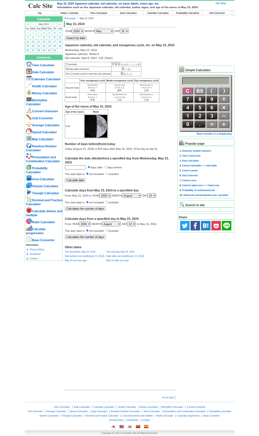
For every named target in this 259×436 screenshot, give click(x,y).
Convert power (190, 170)
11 (60, 37)
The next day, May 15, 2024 (120, 251)
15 (44, 41)
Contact (34, 258)
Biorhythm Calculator (172, 407)
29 (33, 33)
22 (44, 46)
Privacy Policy (37, 249)
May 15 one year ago (76, 260)
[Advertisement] (44, 282)
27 (33, 50)
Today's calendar (69, 13)
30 (38, 33)
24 (54, 46)
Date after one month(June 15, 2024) (125, 256)
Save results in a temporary (214, 133)
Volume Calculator (45, 186)
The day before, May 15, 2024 (80, 251)
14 (38, 41)
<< (28, 24)
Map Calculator (43, 139)
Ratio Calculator (43, 222)
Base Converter (43, 240)
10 (54, 37)
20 (33, 46)
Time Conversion (191, 155)
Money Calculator (44, 93)
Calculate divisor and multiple (137, 415)
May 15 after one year (117, 260)
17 (54, 41)
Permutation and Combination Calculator (184, 411)
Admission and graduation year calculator (205, 195)
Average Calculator (46, 125)
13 (33, 41)
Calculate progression (188, 415)
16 (49, 41)
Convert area (189, 180)
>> (59, 24)
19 (27, 46)
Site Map (220, 3)
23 (49, 46)
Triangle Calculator (45, 193)
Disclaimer (35, 254)
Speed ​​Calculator (44, 132)
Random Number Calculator (125, 411)
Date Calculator (128, 13)
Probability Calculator (187, 13)
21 (38, 46)
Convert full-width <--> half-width (199, 165)
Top (40, 13)
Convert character (45, 111)
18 (60, 41)
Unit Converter (217, 13)
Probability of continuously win (198, 190)
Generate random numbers (196, 151)
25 (60, 46)
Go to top (167, 397)
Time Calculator (98, 13)
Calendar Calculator (158, 13)
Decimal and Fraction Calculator (102, 415)
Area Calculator (43, 179)
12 (27, 41)
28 (27, 33)
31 (54, 50)
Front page (69, 18)
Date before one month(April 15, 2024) (84, 256)
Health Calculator (44, 86)
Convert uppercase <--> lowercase (200, 185)
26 (27, 50)
